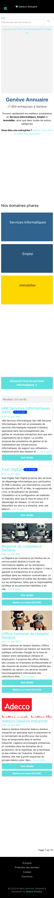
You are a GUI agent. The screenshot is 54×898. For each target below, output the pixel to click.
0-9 (5, 29)
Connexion (27, 876)
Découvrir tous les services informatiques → (27, 382)
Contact (27, 872)
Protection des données (27, 867)
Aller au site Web (11, 416)
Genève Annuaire (28, 6)
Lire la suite (45, 451)
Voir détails (27, 457)
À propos (27, 863)
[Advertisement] (27, 63)
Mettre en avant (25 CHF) (27, 602)
